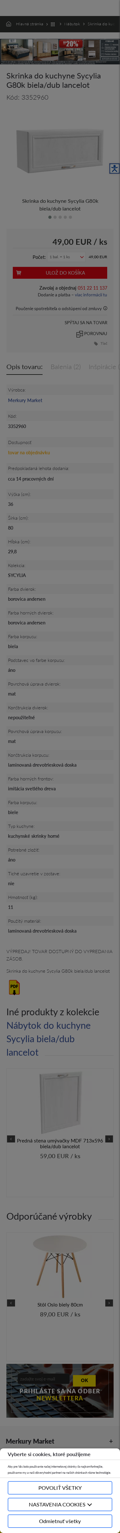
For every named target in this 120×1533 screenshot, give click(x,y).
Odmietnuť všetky (60, 1521)
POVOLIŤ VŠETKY (60, 1487)
